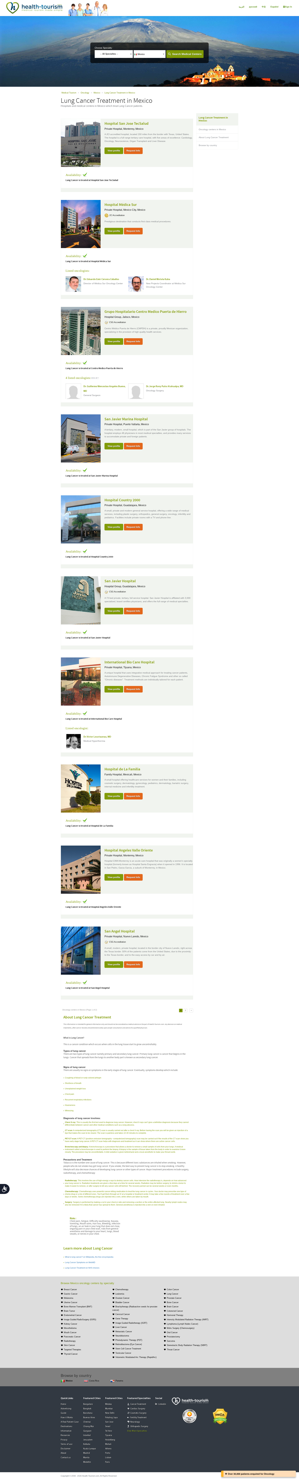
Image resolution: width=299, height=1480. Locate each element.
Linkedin (162, 1404)
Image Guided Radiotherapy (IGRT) (131, 1323)
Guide (63, 1413)
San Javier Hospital (120, 581)
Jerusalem (88, 1440)
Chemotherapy (121, 1289)
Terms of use (66, 1444)
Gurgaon (87, 1431)
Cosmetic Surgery (138, 1413)
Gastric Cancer (70, 1294)
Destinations (66, 1426)
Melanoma (68, 1298)
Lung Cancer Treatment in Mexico (119, 93)
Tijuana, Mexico (132, 667)
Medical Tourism (69, 93)
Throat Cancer (173, 1349)
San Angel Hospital (119, 931)
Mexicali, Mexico (132, 774)
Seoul (107, 1426)
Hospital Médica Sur (120, 204)
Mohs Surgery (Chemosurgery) (180, 1328)
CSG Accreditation (117, 322)
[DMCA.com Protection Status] (220, 1416)
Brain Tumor (69, 1311)
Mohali (108, 1444)
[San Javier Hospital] (81, 600)
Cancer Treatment (138, 1404)
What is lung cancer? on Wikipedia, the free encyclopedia (89, 1257)
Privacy (64, 1440)
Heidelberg (110, 1440)
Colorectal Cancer (175, 1311)
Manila (86, 1458)
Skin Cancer (69, 1345)
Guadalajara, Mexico (134, 505)
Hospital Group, (113, 317)
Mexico (97, 93)
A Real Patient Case (70, 1422)
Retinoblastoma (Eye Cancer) (128, 1344)
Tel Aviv (108, 1431)
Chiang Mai (88, 1426)
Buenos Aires (89, 1418)
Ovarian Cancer (122, 1298)
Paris (107, 1462)
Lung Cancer (172, 1294)
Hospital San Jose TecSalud (126, 123)
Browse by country (208, 145)
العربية (241, 7)
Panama (119, 1381)
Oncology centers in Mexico (212, 129)
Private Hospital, (113, 129)
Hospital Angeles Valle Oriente (128, 850)
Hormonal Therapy (175, 1315)
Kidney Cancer (70, 1324)
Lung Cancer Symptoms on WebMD (80, 1262)
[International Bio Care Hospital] (81, 681)
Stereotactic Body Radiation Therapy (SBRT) (187, 1345)
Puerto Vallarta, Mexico (136, 424)
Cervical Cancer (122, 1314)
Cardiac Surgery (137, 1409)
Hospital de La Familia (122, 769)
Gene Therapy (121, 1318)
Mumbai (109, 1409)
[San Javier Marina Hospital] (81, 438)
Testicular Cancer (123, 1353)
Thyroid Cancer (71, 1354)
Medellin (87, 1462)
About (63, 1453)
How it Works (67, 1418)
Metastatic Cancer (123, 1331)
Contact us (66, 1458)
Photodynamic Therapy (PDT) (128, 1340)
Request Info (133, 150)
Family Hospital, (113, 774)
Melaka (108, 1404)
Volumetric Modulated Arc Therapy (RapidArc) (136, 1357)
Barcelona (88, 1413)
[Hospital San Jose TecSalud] (81, 142)
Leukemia (119, 1294)
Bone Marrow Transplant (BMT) (78, 1306)
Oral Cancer (172, 1332)
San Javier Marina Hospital (126, 419)
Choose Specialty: (103, 48)
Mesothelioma (70, 1328)
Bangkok (87, 1409)
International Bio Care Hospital (129, 662)
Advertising (66, 1409)
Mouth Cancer (70, 1332)
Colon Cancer (173, 1289)
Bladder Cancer (122, 1302)
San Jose (109, 1422)
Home (63, 1404)
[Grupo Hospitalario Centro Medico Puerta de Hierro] (81, 330)
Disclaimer (65, 1449)
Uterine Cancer (70, 1302)
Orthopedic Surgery (139, 1426)
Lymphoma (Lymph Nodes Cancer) (182, 1324)
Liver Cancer (121, 1327)
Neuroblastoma (122, 1336)
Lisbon (108, 1458)
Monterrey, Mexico (133, 129)
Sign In (288, 7)
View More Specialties (137, 1431)
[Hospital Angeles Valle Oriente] (81, 869)
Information (66, 1431)
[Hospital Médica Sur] (81, 223)
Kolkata (86, 1444)
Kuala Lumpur (89, 1449)
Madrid (86, 1453)
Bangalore (88, 1404)
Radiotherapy (70, 1341)
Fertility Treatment (138, 1418)
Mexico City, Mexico (134, 210)
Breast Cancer (70, 1289)
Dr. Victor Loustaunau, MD (97, 737)
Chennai (87, 1422)
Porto (107, 1453)
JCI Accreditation (117, 215)
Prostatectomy (173, 1336)
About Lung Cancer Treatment (214, 137)
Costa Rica (94, 1381)
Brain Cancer (172, 1306)
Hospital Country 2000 (122, 500)
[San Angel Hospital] (81, 950)
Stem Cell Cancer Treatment (128, 1348)
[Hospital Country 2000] (81, 519)
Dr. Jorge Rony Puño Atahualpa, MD (164, 386)
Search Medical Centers (187, 54)
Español (274, 7)
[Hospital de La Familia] (81, 788)
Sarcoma (171, 1341)
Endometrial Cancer (73, 1315)
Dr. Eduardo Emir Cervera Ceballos (101, 279)
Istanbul (87, 1435)
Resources (65, 1435)
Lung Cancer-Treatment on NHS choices (82, 1268)
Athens (108, 1449)
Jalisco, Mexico (130, 317)
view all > (95, 378)
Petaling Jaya (111, 1418)
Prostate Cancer (174, 1298)
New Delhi (110, 1413)
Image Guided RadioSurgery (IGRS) (80, 1319)
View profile (114, 150)
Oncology (85, 93)
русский (253, 7)
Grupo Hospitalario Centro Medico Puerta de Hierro (145, 311)
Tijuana (108, 1435)
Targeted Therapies (72, 1349)
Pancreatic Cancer (72, 1336)
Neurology (135, 1422)
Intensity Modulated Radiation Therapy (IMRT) (187, 1319)
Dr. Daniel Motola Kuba (158, 279)
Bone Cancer (172, 1302)
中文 (264, 7)
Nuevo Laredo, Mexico (135, 936)
